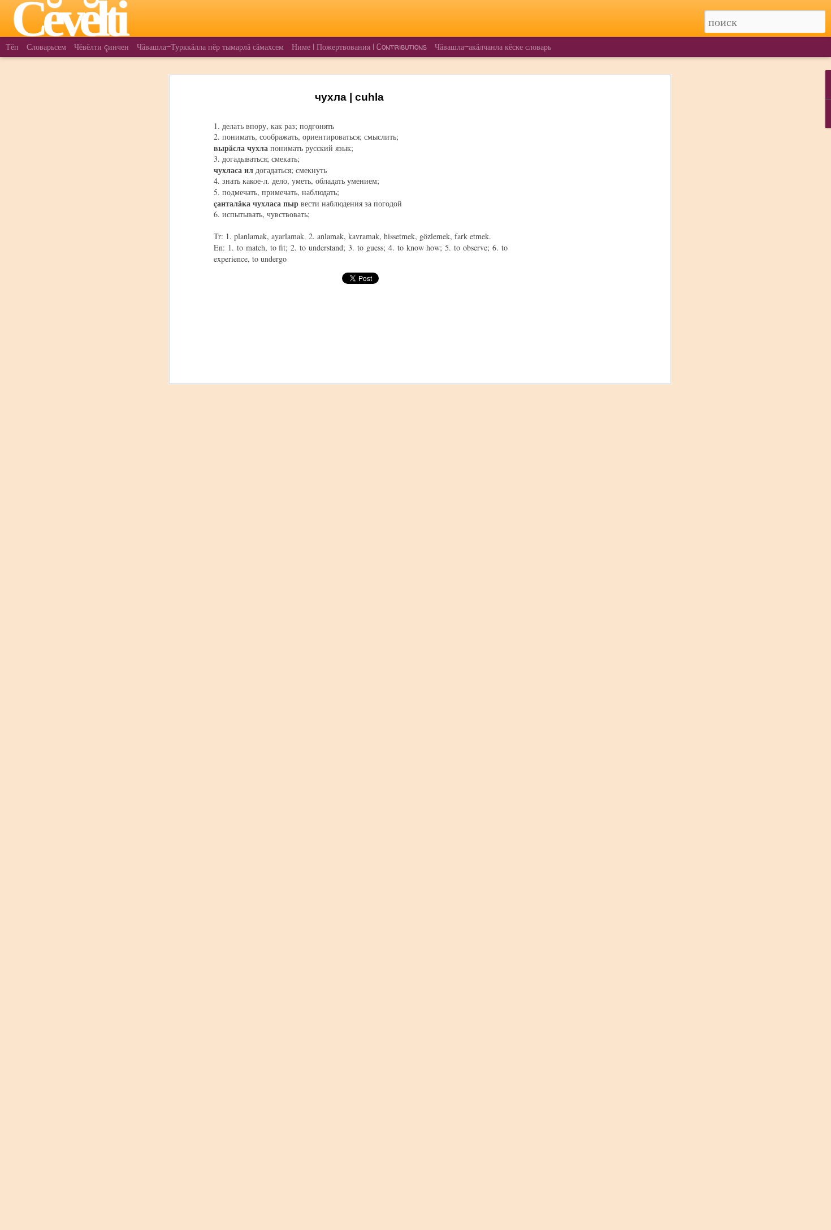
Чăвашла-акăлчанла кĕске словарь (493, 46)
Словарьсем (46, 46)
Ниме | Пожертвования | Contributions (359, 46)
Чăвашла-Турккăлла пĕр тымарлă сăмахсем (210, 46)
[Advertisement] (569, 266)
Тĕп (12, 46)
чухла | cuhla (349, 97)
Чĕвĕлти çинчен (101, 46)
